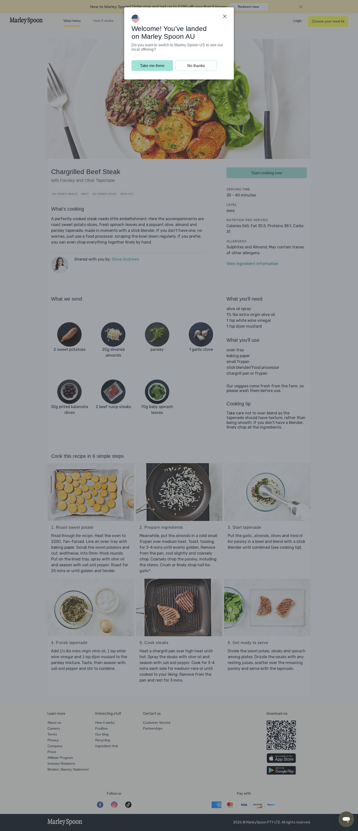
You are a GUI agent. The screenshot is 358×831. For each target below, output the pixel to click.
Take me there (152, 66)
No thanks (196, 66)
